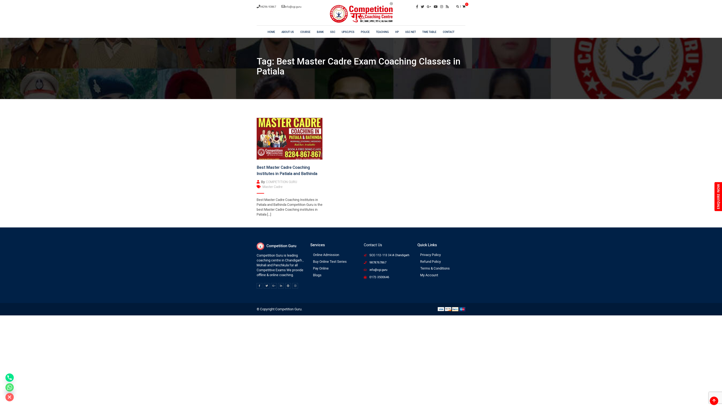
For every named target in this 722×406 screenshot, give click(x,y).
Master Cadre (272, 187)
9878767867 (377, 262)
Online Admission (326, 255)
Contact (448, 31)
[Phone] (9, 377)
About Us (287, 31)
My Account (429, 275)
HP (397, 31)
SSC (332, 31)
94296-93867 (268, 6)
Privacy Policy (430, 255)
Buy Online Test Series (330, 262)
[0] (463, 6)
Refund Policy (430, 262)
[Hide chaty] (9, 397)
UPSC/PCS (348, 31)
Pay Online (321, 268)
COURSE (305, 31)
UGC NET (410, 31)
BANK (320, 31)
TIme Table (429, 31)
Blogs (317, 275)
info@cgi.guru (293, 6)
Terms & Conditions (435, 268)
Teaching (382, 31)
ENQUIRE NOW (718, 196)
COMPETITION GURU (281, 182)
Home (271, 31)
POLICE (365, 31)
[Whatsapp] (9, 387)
